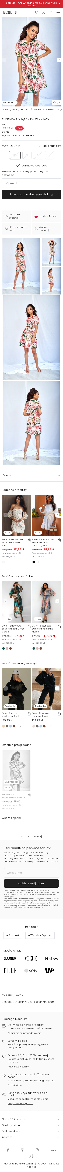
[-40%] (16, 601)
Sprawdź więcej (31, 836)
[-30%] (46, 515)
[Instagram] (37, 1149)
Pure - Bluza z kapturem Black (10, 715)
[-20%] (16, 515)
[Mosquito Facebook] (7, 1149)
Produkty (25, 109)
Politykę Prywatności (33, 903)
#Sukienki (12, 935)
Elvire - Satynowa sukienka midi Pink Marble (42, 628)
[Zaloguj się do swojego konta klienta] (43, 12)
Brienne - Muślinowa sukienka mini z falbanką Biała (43, 542)
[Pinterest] (22, 1149)
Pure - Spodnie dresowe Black (40, 715)
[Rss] (53, 1149)
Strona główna (10, 109)
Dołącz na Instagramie (20, 1103)
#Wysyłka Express (40, 935)
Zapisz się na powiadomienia (24, 1033)
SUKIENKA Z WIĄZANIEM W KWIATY (13, 796)
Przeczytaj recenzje (18, 1066)
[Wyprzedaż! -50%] (16, 770)
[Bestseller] (16, 689)
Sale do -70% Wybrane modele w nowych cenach (31, 4)
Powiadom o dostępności (29, 194)
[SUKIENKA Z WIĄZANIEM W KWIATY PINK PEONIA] (51, 252)
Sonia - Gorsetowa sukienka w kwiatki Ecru (12, 542)
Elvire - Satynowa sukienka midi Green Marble (13, 628)
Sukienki (38, 109)
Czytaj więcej (15, 1085)
